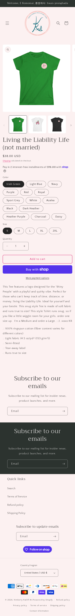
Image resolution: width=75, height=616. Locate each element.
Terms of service (38, 605)
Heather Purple (16, 216)
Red (26, 192)
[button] (7, 23)
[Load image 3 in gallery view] (57, 124)
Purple (11, 192)
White (33, 200)
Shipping (7, 161)
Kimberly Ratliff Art (23, 600)
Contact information (39, 611)
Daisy (58, 216)
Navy (55, 184)
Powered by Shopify (43, 600)
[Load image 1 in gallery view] (18, 124)
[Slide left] (4, 125)
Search (11, 488)
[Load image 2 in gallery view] (37, 124)
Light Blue (36, 184)
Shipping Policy (16, 513)
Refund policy (15, 505)
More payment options (37, 278)
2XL (55, 230)
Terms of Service (17, 496)
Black (10, 208)
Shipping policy (57, 605)
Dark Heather (31, 208)
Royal (41, 192)
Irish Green (13, 184)
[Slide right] (71, 125)
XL (42, 230)
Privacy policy (20, 605)
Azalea (50, 200)
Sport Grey (13, 200)
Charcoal (40, 216)
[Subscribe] (64, 411)
